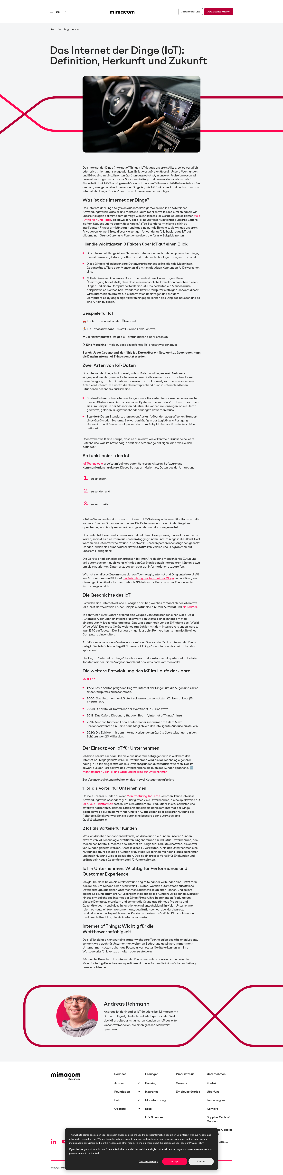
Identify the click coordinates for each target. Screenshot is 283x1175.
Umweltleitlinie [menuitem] (217, 1142)
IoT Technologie (93, 463)
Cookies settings (148, 1161)
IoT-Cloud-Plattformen (98, 804)
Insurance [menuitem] (152, 1091)
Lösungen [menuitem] (151, 1074)
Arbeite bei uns (190, 11)
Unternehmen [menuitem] (216, 1074)
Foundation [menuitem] (122, 1091)
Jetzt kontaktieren (218, 11)
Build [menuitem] (117, 1100)
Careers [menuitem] (181, 1083)
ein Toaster (189, 607)
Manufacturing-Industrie (143, 796)
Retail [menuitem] (149, 1109)
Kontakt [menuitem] (212, 1083)
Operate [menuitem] (120, 1109)
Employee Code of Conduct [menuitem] (219, 1131)
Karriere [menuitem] (212, 1109)
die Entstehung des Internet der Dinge (148, 578)
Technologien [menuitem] (216, 1100)
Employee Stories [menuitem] (188, 1091)
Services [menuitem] (120, 1074)
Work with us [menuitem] (185, 1074)
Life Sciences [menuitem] (154, 1117)
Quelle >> (89, 679)
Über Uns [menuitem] (213, 1091)
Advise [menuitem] (119, 1083)
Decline (201, 1161)
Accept (174, 1161)
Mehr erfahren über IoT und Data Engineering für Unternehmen (125, 772)
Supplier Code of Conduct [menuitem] (218, 1119)
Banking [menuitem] (150, 1083)
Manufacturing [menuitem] (155, 1100)
